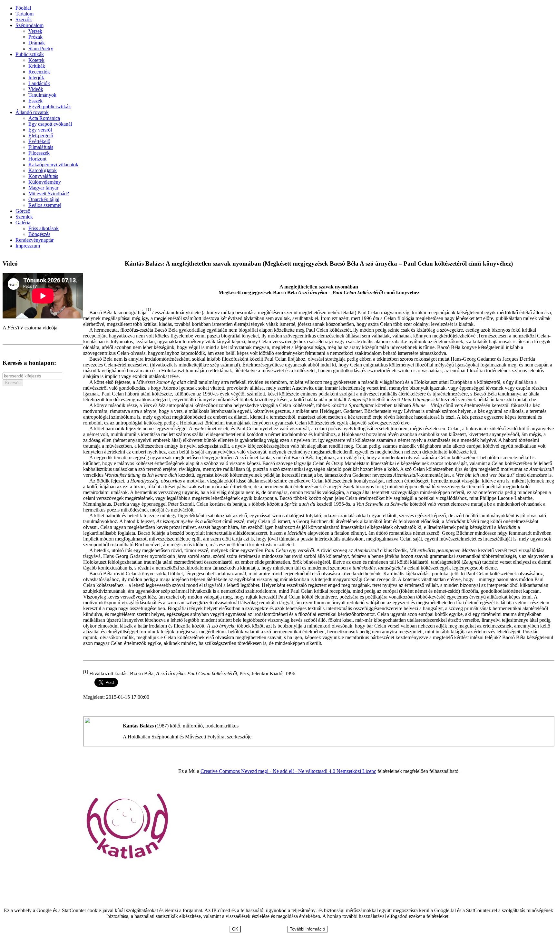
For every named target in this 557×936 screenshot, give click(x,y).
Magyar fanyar (43, 187)
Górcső (22, 211)
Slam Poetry (40, 48)
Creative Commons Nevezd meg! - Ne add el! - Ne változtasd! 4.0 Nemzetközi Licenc (288, 771)
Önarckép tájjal (43, 199)
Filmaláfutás (40, 147)
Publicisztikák (29, 54)
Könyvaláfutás (43, 176)
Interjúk (36, 77)
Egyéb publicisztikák (49, 106)
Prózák (35, 37)
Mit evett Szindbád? (48, 193)
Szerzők (23, 19)
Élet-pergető (40, 135)
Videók (35, 89)
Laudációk (39, 83)
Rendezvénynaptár (34, 240)
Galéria (22, 222)
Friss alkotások (43, 228)
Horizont (37, 158)
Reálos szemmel (44, 205)
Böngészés (39, 234)
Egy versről (40, 129)
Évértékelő (39, 141)
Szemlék (24, 216)
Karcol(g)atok (42, 170)
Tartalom (24, 13)
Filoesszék (39, 153)
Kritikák (36, 66)
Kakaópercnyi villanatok (53, 164)
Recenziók (39, 71)
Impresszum (27, 246)
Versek (35, 31)
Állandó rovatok (32, 112)
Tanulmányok (42, 95)
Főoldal (23, 8)
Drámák (36, 42)
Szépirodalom (29, 25)
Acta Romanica (44, 118)
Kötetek (36, 60)
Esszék (35, 100)
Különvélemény (44, 182)
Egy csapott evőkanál (50, 124)
